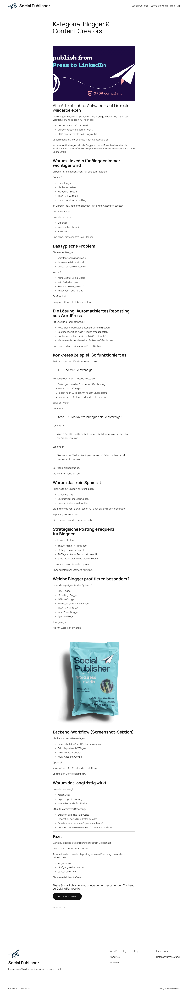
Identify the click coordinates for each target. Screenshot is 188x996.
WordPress (175, 988)
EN (178, 5)
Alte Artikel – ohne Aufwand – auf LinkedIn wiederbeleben (91, 107)
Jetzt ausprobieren (67, 896)
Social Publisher (34, 6)
